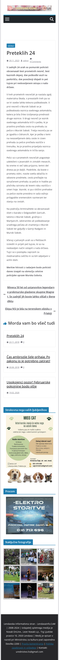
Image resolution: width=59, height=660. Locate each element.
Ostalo (11, 45)
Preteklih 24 (15, 336)
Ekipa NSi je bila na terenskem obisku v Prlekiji (28, 311)
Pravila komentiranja (32, 643)
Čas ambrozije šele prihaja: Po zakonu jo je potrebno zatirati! (28, 359)
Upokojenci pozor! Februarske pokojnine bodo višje (28, 384)
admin (26, 60)
